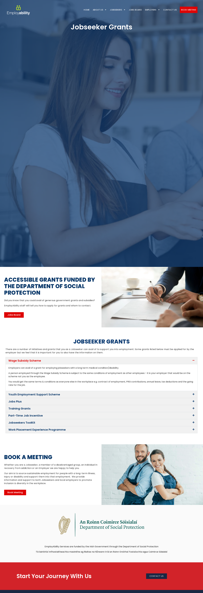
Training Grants (19, 408)
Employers (150, 9)
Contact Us (170, 9)
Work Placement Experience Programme (37, 430)
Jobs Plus (15, 401)
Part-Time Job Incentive (25, 416)
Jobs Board (135, 9)
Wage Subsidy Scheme (24, 361)
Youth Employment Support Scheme (34, 394)
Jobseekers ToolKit (21, 423)
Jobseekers (116, 9)
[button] (101, 360)
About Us (98, 9)
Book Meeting (188, 9)
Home (86, 9)
